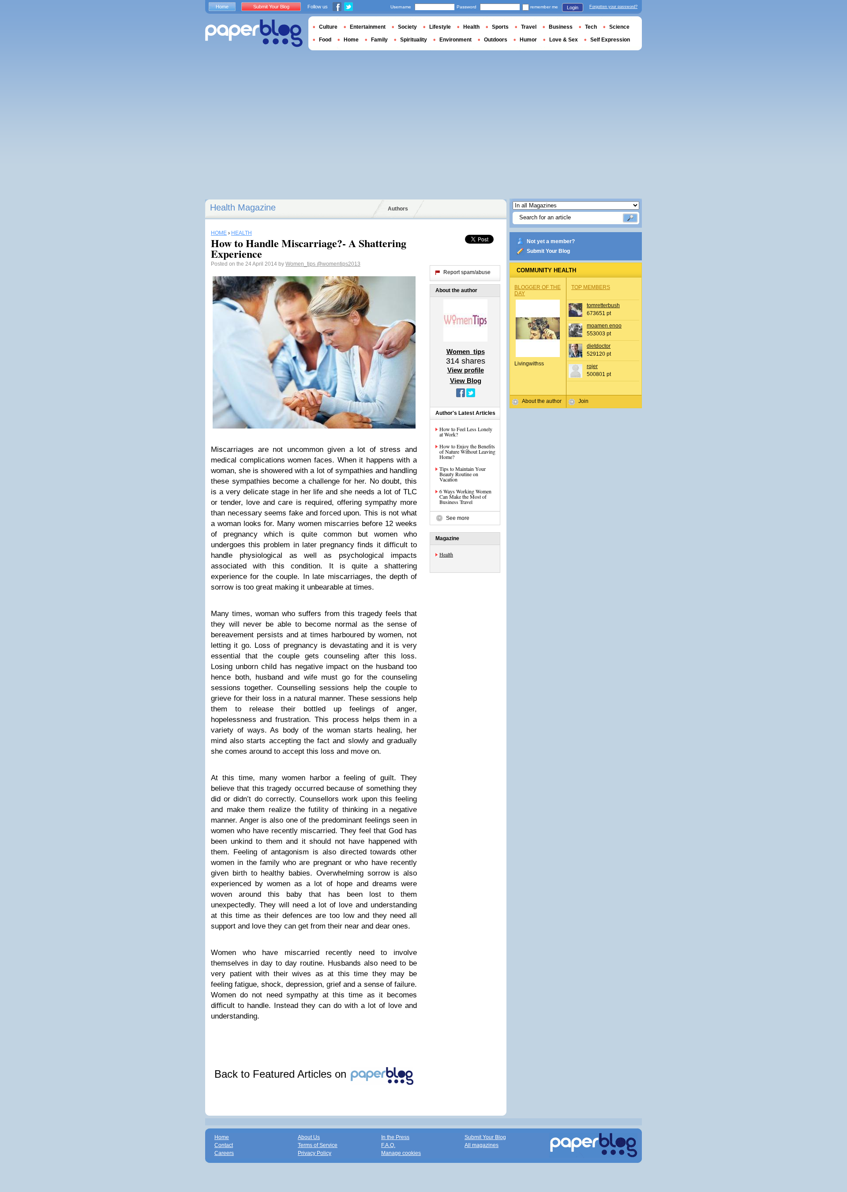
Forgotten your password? (613, 6)
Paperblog (254, 33)
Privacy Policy (314, 1153)
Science (619, 27)
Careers (224, 1153)
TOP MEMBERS (590, 287)
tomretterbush (603, 305)
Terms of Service (317, 1145)
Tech (591, 27)
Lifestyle (440, 27)
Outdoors (495, 40)
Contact (223, 1145)
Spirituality (413, 40)
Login (572, 7)
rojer (592, 366)
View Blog (465, 380)
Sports (500, 27)
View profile (465, 370)
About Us (309, 1137)
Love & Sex (563, 40)
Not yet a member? (551, 241)
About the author (542, 401)
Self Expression (610, 40)
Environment (455, 40)
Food (325, 40)
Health (446, 554)
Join (583, 401)
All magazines (481, 1145)
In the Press (395, 1137)
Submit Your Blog (548, 251)
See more (457, 518)
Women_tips (301, 264)
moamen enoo (604, 326)
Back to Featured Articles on (281, 1074)
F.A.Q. (388, 1145)
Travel (528, 27)
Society (407, 27)
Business (561, 27)
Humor (528, 40)
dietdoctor (599, 346)
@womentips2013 (338, 264)
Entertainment (368, 27)
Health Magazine (243, 207)
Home (222, 6)
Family (379, 40)
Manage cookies (401, 1153)
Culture (328, 27)
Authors (398, 209)
